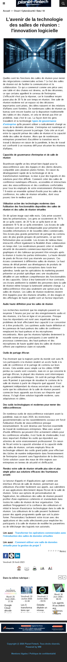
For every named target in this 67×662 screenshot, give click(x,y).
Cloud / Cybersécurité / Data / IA (29, 11)
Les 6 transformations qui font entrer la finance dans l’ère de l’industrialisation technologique (26, 607)
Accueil (6, 11)
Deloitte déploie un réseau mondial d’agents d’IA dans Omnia (42, 607)
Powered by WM (33, 647)
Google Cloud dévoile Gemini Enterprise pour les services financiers (9, 608)
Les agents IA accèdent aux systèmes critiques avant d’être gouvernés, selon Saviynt (59, 605)
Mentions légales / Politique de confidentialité (33, 653)
